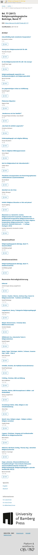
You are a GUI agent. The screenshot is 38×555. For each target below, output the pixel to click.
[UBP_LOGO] (19, 524)
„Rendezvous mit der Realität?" (12, 113)
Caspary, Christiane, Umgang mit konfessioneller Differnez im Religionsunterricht (17, 434)
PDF (5, 44)
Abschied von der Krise (9, 190)
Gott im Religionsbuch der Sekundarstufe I (15, 163)
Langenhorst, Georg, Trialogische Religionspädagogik (19, 310)
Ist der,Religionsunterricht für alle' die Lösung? (17, 62)
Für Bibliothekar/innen (9, 505)
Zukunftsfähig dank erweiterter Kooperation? (16, 37)
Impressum (19, 533)
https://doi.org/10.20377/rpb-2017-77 (16, 23)
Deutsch (5, 489)
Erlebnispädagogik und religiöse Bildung (15, 138)
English (5, 486)
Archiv (9, 6)
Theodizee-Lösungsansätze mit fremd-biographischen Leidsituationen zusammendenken (19, 176)
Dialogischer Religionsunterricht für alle (14, 49)
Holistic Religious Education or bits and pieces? (17, 202)
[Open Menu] (2, 2)
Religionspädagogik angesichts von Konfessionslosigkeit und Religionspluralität (16, 75)
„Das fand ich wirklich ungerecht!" (13, 126)
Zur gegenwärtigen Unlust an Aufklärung (15, 88)
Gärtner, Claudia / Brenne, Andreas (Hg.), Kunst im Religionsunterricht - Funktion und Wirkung (18, 297)
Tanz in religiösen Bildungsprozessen (13, 151)
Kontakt (28, 533)
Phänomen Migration (8, 101)
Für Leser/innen (7, 500)
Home (3, 6)
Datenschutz (7, 535)
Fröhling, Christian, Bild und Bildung (13, 378)
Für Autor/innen (7, 502)
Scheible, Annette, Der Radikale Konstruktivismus (17, 365)
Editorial (4, 283)
